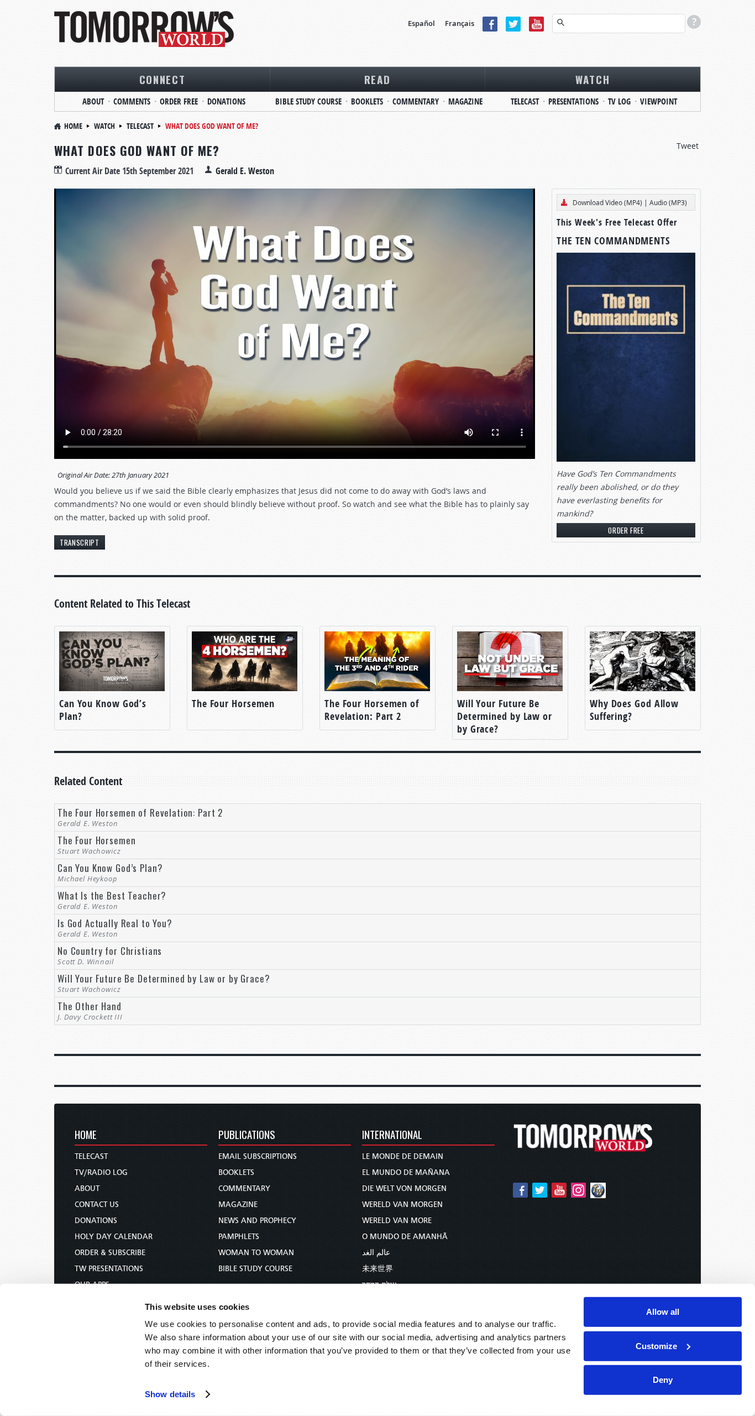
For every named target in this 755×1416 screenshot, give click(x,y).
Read (377, 79)
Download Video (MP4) (607, 202)
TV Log (619, 101)
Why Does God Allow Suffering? (634, 710)
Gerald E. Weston (245, 171)
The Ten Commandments (613, 241)
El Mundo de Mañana (406, 1172)
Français (459, 23)
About (93, 101)
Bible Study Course (308, 101)
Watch (592, 79)
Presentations (573, 101)
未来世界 (377, 1268)
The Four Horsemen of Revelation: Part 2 (371, 710)
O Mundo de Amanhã (405, 1236)
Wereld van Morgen (402, 1204)
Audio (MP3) (668, 202)
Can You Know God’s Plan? (102, 710)
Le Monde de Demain (402, 1156)
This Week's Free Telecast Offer (617, 222)
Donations (226, 101)
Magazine (465, 101)
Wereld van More (397, 1220)
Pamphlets (238, 1236)
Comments (131, 101)
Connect (162, 79)
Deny (663, 1379)
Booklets (367, 101)
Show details (170, 1394)
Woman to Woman (256, 1252)
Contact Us (97, 1204)
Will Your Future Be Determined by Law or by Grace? (504, 716)
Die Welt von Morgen (404, 1188)
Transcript (79, 542)
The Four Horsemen (233, 703)
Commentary (415, 101)
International (392, 1135)
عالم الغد (376, 1252)
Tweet (688, 145)
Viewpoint (658, 101)
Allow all (662, 1311)
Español (421, 23)
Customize (656, 1345)
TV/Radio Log (101, 1172)
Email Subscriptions (257, 1156)
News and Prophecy (257, 1220)
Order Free (179, 101)
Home (73, 126)
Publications (246, 1135)
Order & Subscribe (110, 1252)
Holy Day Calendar (114, 1236)
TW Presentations (109, 1268)
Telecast (525, 101)
